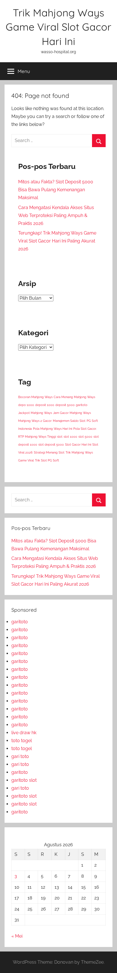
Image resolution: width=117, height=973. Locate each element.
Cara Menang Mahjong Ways (74, 397)
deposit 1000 (44, 405)
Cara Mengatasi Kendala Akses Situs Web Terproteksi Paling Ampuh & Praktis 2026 (56, 215)
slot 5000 (85, 436)
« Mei (16, 936)
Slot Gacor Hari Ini (78, 444)
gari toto (20, 756)
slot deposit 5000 (51, 444)
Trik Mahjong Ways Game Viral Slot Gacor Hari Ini (58, 27)
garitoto (81, 405)
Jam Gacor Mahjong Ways (72, 412)
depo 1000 (26, 405)
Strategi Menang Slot (49, 452)
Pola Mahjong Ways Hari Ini (52, 428)
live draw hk (23, 732)
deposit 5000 (65, 405)
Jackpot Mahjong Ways (35, 412)
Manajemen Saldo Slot (69, 420)
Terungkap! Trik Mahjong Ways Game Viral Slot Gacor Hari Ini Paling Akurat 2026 (57, 241)
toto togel (21, 740)
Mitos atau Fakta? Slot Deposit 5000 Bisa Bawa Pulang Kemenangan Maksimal (55, 189)
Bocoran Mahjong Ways (35, 397)
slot (59, 436)
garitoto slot (24, 780)
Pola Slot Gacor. (85, 428)
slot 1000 (70, 436)
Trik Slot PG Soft (47, 460)
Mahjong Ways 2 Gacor (35, 420)
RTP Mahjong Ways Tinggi (37, 436)
